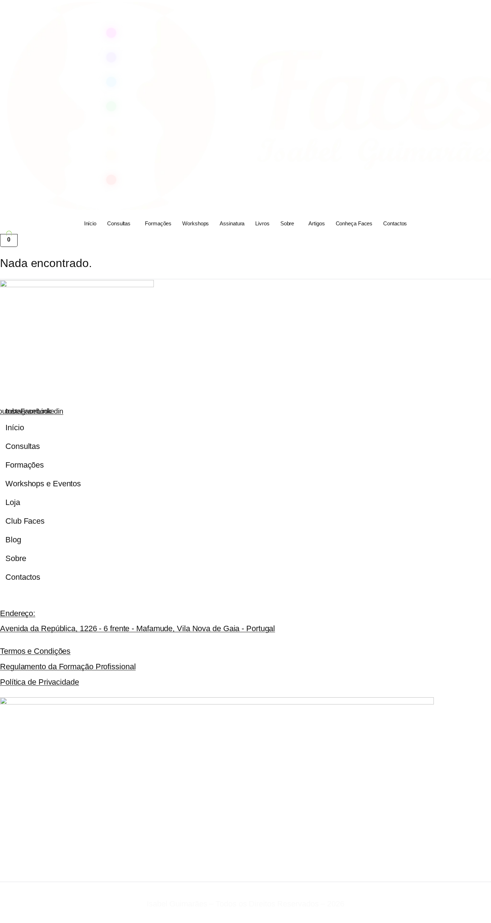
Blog (13, 539)
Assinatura (232, 223)
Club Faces (25, 520)
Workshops (195, 223)
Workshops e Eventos (43, 483)
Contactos (395, 223)
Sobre (287, 223)
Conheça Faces (354, 223)
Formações (158, 223)
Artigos (316, 223)
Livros (262, 223)
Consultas (118, 223)
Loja (12, 502)
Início (90, 223)
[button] (120, 223)
